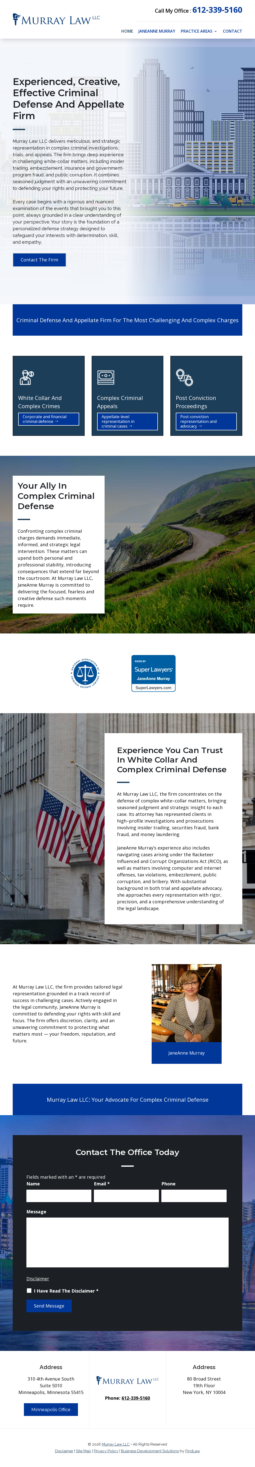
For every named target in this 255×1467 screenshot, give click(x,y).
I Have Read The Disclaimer (66, 1290)
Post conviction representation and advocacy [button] (198, 421)
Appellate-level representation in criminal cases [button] (118, 421)
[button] (250, 1431)
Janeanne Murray (156, 31)
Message (36, 1212)
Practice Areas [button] (196, 31)
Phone (168, 1184)
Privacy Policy (106, 1451)
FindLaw (192, 1451)
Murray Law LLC (116, 1444)
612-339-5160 (217, 9)
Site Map (83, 1451)
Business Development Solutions (150, 1451)
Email (102, 1184)
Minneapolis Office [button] (50, 1409)
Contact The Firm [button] (39, 260)
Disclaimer (37, 1279)
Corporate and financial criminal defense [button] (44, 419)
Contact (232, 31)
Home (127, 31)
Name (33, 1184)
